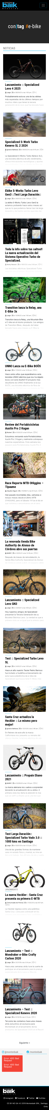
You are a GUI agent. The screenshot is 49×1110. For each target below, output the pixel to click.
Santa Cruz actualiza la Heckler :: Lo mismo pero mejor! (21, 720)
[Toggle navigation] (43, 5)
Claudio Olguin (12, 491)
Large (9, 92)
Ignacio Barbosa (12, 150)
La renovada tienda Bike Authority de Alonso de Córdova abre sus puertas (21, 545)
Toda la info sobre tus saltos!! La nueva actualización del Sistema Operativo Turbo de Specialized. (23, 254)
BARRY (9, 553)
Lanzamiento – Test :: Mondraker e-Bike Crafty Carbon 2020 (20, 954)
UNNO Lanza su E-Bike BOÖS (23, 366)
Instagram (9, 1098)
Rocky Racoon (12, 264)
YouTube (41, 1098)
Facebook (21, 1098)
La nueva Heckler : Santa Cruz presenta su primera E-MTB (24, 896)
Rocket (9, 432)
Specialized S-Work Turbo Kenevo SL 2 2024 (21, 144)
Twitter (31, 1098)
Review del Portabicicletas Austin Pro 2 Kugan (22, 426)
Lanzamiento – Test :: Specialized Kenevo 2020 (21, 1011)
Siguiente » (24, 1042)
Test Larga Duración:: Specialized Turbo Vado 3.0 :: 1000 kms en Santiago (23, 837)
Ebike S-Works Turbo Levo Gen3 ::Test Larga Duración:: (23, 192)
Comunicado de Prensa (15, 903)
